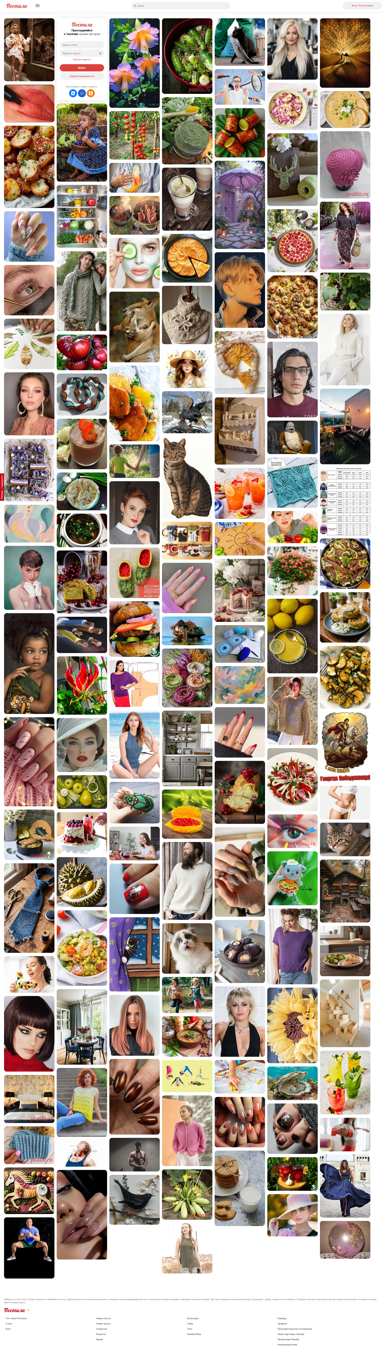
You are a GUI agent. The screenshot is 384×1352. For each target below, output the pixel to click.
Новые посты (103, 1318)
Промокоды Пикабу (288, 1339)
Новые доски (103, 1323)
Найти (216, 5)
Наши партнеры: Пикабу (291, 1334)
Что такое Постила (16, 1318)
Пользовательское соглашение (295, 1329)
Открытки (101, 1329)
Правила (282, 1323)
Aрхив (99, 1339)
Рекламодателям (287, 1344)
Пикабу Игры (194, 1334)
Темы (190, 1323)
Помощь (282, 1318)
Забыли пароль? (82, 59)
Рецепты (101, 1334)
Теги (189, 1329)
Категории (193, 1318)
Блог (8, 1329)
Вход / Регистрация (362, 5)
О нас (9, 1323)
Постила (16, 5)
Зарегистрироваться (81, 76)
